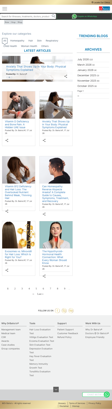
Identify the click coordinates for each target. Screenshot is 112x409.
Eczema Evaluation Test (41, 341)
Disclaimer (64, 406)
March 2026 (84, 64)
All (4, 40)
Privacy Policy (95, 403)
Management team (11, 329)
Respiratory (52, 40)
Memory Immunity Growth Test (38, 365)
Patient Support (65, 329)
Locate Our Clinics (102, 2)
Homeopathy (17, 40)
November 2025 (86, 80)
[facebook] (57, 310)
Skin (39, 40)
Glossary (62, 403)
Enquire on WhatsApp (87, 16)
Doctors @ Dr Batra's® (97, 333)
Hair (30, 40)
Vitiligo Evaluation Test (41, 337)
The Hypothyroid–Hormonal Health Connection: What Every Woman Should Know (54, 257)
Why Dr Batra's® (93, 329)
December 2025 (86, 75)
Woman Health (29, 46)
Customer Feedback (67, 333)
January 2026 (85, 70)
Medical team (8, 333)
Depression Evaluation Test (40, 350)
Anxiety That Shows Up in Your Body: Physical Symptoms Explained (56, 124)
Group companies (10, 348)
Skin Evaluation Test (39, 344)
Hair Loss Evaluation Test (40, 331)
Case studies (8, 344)
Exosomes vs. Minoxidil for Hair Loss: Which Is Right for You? (18, 254)
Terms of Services (77, 403)
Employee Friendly (94, 337)
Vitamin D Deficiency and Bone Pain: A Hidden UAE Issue (17, 124)
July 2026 (83, 59)
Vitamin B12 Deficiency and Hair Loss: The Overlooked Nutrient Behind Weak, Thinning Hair (18, 192)
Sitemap (75, 406)
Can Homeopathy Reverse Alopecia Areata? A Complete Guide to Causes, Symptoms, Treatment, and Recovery (55, 194)
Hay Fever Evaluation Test (40, 358)
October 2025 (85, 86)
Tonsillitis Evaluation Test (39, 373)
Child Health (10, 46)
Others (45, 46)
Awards (5, 341)
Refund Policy (64, 337)
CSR (3, 337)
